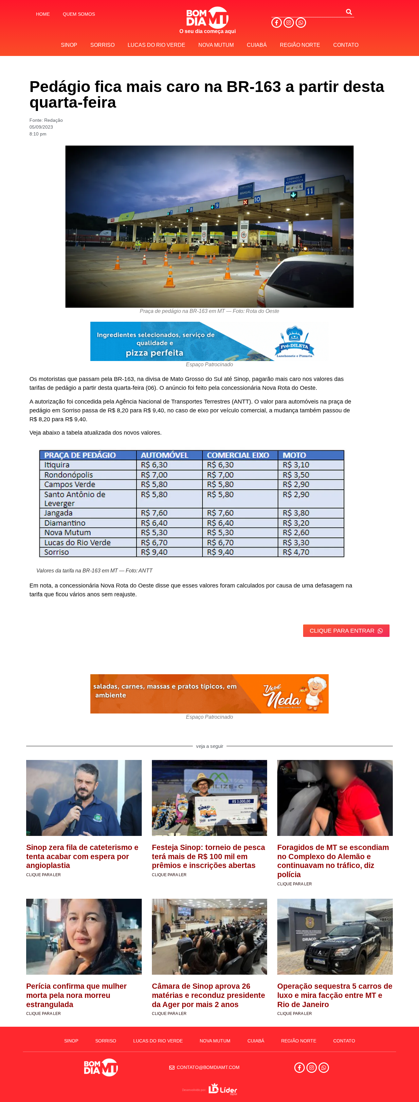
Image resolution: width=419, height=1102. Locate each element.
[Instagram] (288, 22)
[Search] (349, 12)
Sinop (69, 45)
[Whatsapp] (301, 22)
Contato (345, 45)
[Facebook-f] (276, 22)
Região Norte (300, 45)
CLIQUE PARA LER (43, 875)
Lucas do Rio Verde (156, 45)
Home (43, 14)
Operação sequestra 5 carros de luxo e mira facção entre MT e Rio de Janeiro (334, 995)
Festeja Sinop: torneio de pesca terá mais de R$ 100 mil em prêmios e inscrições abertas (208, 856)
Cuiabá (257, 45)
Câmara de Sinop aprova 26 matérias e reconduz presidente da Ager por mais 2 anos (208, 995)
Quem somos (79, 14)
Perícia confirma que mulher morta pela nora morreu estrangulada (76, 995)
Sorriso (102, 45)
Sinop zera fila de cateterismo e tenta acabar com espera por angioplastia (82, 856)
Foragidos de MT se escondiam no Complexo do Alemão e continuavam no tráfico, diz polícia (333, 861)
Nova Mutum (216, 45)
